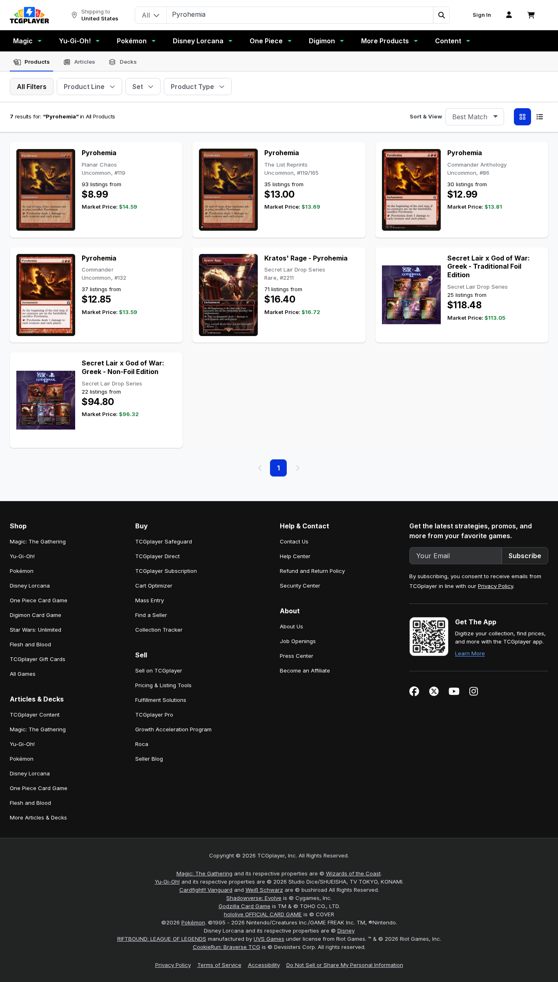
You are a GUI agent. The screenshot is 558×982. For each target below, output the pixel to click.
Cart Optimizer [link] (153, 585)
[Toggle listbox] (495, 117)
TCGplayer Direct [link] (157, 556)
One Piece (266, 41)
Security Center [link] (300, 585)
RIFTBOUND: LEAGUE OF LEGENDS (161, 938)
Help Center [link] (295, 556)
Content (448, 41)
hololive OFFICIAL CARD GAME (263, 914)
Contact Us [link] (294, 541)
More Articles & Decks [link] (38, 817)
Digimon (322, 41)
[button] (441, 15)
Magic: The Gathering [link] (38, 541)
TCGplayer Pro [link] (154, 714)
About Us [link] (291, 626)
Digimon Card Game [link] (35, 615)
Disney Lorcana (198, 41)
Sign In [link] (482, 15)
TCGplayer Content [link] (35, 714)
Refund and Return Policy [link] (312, 571)
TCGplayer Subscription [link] (166, 571)
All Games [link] (23, 673)
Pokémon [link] (21, 571)
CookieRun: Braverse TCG (226, 947)
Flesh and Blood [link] (30, 644)
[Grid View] (522, 116)
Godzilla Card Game (244, 906)
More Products (385, 41)
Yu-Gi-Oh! (75, 41)
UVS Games (269, 938)
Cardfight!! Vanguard (205, 889)
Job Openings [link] (298, 641)
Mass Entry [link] (149, 600)
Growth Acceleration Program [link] (173, 729)
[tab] (31, 62)
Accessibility (264, 965)
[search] (300, 14)
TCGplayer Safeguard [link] (163, 541)
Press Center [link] (296, 655)
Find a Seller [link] (151, 615)
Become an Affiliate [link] (305, 670)
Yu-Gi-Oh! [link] (22, 556)
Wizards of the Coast (353, 873)
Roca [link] (141, 744)
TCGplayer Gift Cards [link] (37, 659)
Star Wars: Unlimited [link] (35, 629)
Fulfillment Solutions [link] (160, 700)
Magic (23, 41)
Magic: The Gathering (204, 873)
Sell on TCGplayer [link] (158, 670)
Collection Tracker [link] (159, 629)
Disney (346, 930)
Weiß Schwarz (264, 889)
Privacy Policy (495, 586)
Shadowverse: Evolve (253, 898)
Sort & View (426, 116)
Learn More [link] (470, 653)
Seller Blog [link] (149, 758)
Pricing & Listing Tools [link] (163, 685)
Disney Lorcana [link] (30, 585)
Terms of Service (219, 965)
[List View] (539, 116)
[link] (29, 15)
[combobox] (474, 116)
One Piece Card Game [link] (38, 600)
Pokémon (132, 41)
